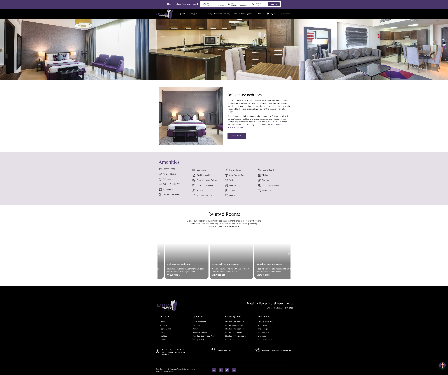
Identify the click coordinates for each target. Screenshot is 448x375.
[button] (2, 45)
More (259, 11)
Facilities (218, 11)
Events (235, 11)
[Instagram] (227, 367)
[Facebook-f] (221, 367)
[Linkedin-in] (234, 367)
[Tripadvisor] (214, 367)
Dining (209, 11)
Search (274, 4)
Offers (242, 11)
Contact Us (250, 11)
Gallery (227, 11)
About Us (183, 11)
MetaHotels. (169, 369)
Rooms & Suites (193, 11)
